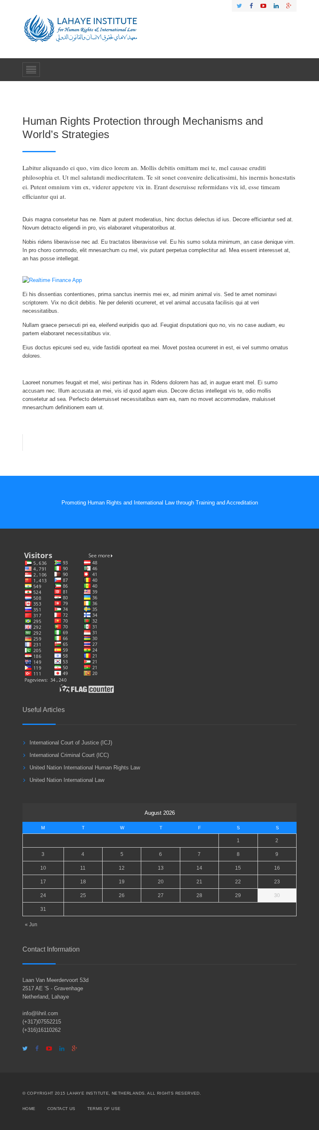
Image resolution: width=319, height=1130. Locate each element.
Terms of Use (104, 1108)
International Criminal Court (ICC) (69, 755)
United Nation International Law (66, 780)
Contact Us (61, 1108)
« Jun (31, 924)
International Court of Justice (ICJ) (70, 742)
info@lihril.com (40, 1013)
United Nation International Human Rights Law (84, 767)
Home (29, 1108)
